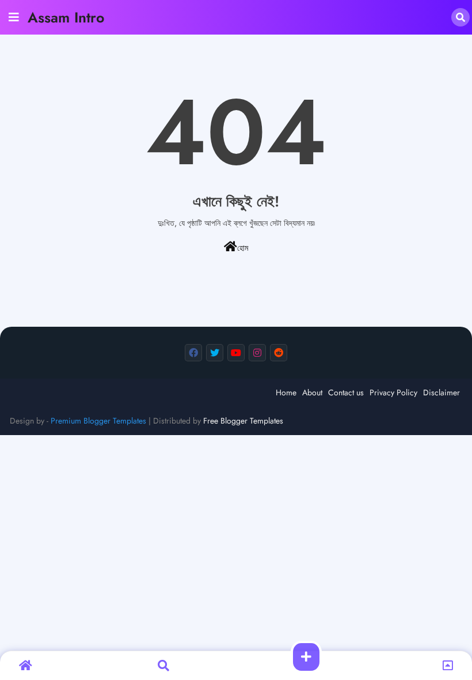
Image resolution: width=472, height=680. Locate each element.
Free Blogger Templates (243, 420)
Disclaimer (441, 392)
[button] (460, 17)
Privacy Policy (393, 392)
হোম (242, 248)
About (312, 392)
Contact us (346, 392)
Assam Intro (66, 17)
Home (286, 392)
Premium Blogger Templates (98, 420)
